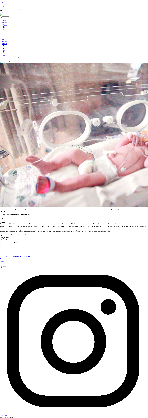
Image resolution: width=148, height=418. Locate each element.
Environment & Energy (5, 19)
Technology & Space (4, 42)
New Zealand (5, 26)
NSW (4, 50)
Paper (3, 238)
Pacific (4, 27)
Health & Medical (4, 40)
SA (3, 52)
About (2, 4)
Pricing (3, 5)
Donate (1, 34)
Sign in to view (15, 242)
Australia (4, 47)
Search (1, 17)
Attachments (7, 61)
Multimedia (4, 61)
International (4, 48)
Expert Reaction (12, 61)
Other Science (5, 25)
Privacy (3, 414)
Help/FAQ (3, 37)
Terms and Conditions (4, 415)
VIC (3, 28)
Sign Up (3, 39)
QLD (4, 29)
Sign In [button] (3, 6)
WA (3, 53)
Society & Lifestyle (4, 20)
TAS (4, 31)
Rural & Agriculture (4, 21)
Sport (4, 24)
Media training (3, 2)
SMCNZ (3, 1)
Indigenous (4, 45)
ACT (4, 55)
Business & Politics (4, 22)
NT (3, 32)
